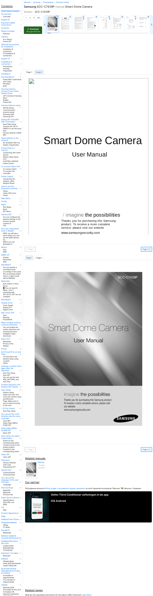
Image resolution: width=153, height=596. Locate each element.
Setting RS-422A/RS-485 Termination (10, 121)
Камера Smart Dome (10, 519)
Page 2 (146, 249)
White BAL (5, 281)
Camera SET (6, 214)
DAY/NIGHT (6, 265)
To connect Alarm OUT (10, 166)
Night (3, 205)
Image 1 (39, 72)
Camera (4, 37)
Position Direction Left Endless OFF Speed (10, 386)
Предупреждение (9, 522)
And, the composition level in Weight (10, 230)
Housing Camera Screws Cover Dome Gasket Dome (10, 91)
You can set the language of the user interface (10, 480)
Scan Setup (6, 390)
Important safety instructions (8, 24)
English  (5, 20)
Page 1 (29, 258)
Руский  (5, 530)
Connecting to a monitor (8, 149)
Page (3, 516)
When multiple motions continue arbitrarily (11, 324)
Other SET (5, 454)
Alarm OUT (5, 339)
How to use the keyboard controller (9, 187)
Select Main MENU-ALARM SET (9, 429)
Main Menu (6, 198)
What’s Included (7, 31)
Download (33, 30)
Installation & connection (6, 63)
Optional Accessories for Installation (10, 45)
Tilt (2, 507)
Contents (5, 28)
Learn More (86, 595)
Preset (4, 349)
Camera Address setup (11, 105)
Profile (4, 201)
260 (38, 18)
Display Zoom (7, 303)
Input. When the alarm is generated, (10, 437)
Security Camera (62, 2)
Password (5, 460)
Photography (48, 2)
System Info (6, 470)
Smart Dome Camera (10, 11)
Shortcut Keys (7, 488)
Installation (5, 74)
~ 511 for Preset (8, 408)
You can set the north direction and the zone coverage (10, 416)
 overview (6, 14)
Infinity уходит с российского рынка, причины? (64, 488)
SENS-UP (5, 255)
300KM (4, 585)
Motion (4, 247)
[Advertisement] (88, 52)
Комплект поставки (9, 553)
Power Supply (7, 176)
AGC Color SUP (7, 313)
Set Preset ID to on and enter (11, 353)
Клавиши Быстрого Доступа (9, 542)
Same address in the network (10, 139)
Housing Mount (7, 77)
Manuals (27, 2)
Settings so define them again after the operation (11, 368)
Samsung (37, 2)
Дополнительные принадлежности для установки (10, 571)
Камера (4, 559)
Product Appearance (10, 513)
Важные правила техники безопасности (11, 537)
